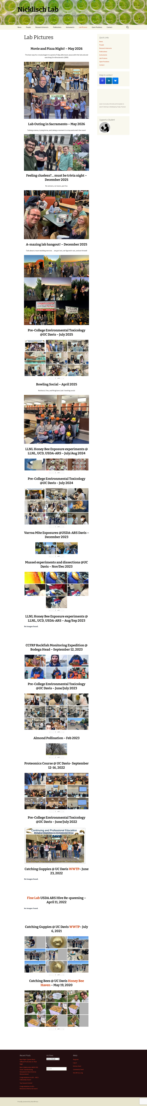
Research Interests (41, 27)
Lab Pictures (83, 27)
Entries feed (77, 1066)
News (19, 27)
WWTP (74, 869)
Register (76, 1059)
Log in (75, 1063)
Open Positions (97, 27)
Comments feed (78, 1069)
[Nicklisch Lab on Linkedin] (109, 81)
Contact (109, 27)
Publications (57, 27)
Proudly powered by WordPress (28, 1102)
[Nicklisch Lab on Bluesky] (115, 81)
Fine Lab (33, 898)
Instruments (70, 27)
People (28, 27)
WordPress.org (78, 1073)
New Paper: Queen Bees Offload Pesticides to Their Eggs (28, 1061)
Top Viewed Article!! (26, 1083)
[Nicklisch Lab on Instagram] (102, 81)
